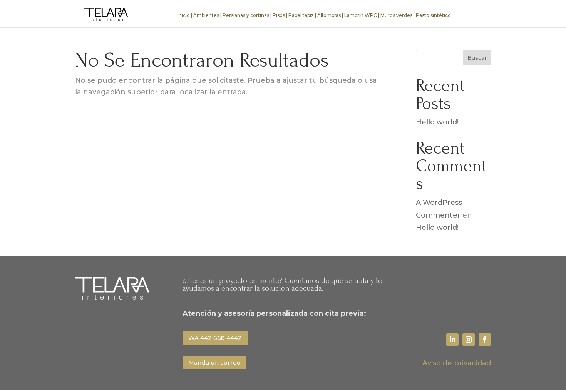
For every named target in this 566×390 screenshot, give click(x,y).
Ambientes (206, 15)
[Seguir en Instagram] (468, 339)
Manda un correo (214, 362)
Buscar (477, 57)
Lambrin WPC (360, 15)
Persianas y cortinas (246, 15)
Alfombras (329, 15)
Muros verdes (396, 15)
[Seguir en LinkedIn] (452, 339)
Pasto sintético (433, 15)
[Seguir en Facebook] (485, 339)
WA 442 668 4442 (215, 337)
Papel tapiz (301, 15)
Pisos (279, 15)
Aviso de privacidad (456, 363)
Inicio (184, 15)
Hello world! (437, 122)
